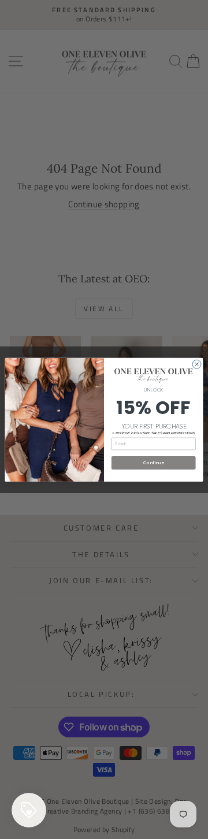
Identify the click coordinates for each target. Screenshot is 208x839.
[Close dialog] (196, 364)
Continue (153, 462)
